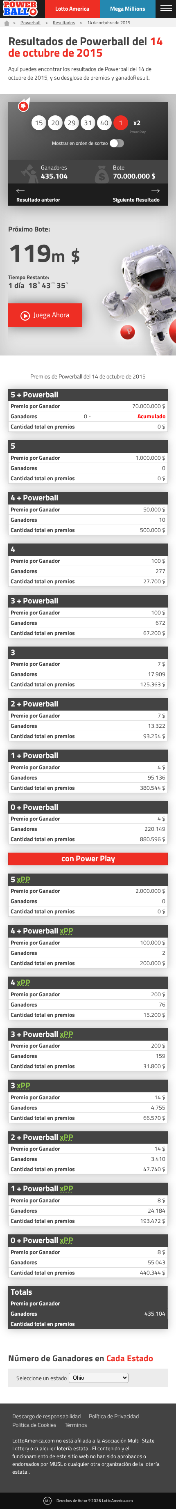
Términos (76, 1424)
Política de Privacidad (114, 1416)
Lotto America (72, 8)
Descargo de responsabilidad (46, 1416)
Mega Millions (127, 8)
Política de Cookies (34, 1424)
